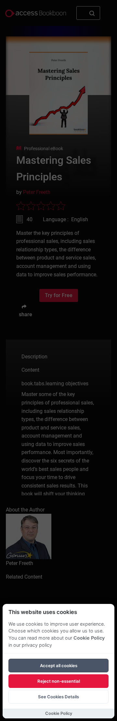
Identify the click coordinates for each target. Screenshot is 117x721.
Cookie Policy (89, 638)
